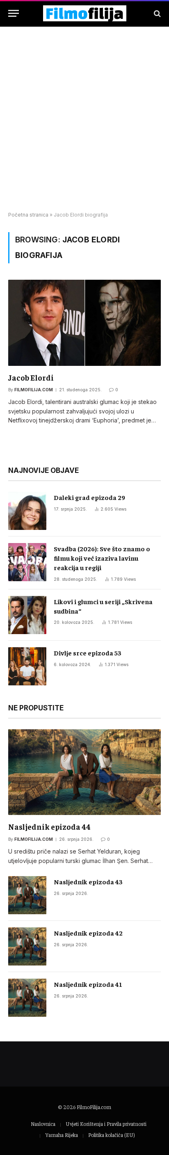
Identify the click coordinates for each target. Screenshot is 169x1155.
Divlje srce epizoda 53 (87, 652)
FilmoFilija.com (94, 1106)
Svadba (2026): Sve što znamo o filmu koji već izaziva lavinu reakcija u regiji (102, 557)
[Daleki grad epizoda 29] (27, 511)
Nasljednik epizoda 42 (88, 933)
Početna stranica (28, 215)
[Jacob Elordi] (84, 322)
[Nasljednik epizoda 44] (84, 772)
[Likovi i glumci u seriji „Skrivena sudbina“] (27, 615)
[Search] (156, 13)
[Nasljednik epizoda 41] (27, 998)
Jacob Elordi (31, 377)
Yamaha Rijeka (61, 1134)
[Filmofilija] (84, 13)
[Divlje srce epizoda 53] (27, 666)
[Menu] (13, 13)
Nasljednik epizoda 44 (49, 826)
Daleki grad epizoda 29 (89, 497)
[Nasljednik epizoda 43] (27, 895)
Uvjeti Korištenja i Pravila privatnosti (106, 1123)
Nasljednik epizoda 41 (88, 984)
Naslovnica (43, 1123)
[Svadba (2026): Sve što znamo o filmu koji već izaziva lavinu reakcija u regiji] (27, 562)
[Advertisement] (84, 119)
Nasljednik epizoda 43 (88, 881)
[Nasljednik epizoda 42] (27, 946)
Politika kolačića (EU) (111, 1134)
